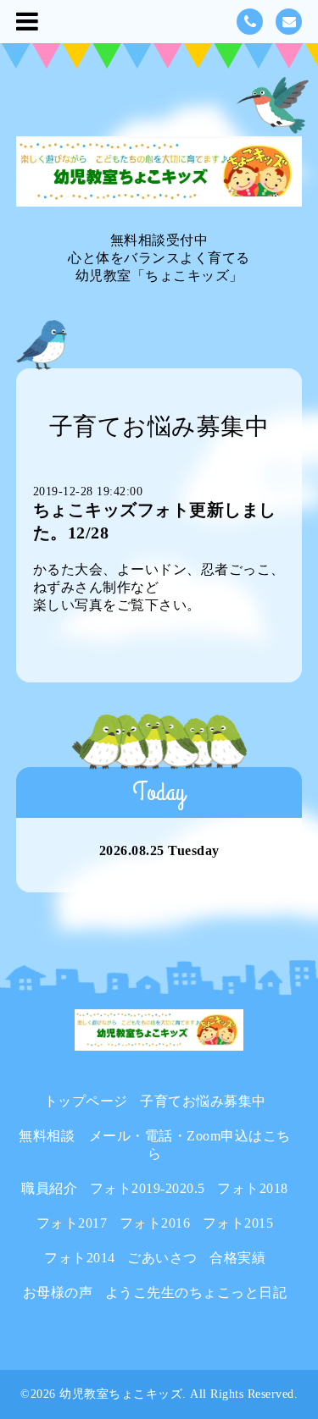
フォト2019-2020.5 (147, 1188)
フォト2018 (252, 1188)
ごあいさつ (162, 1258)
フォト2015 (238, 1223)
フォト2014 (79, 1258)
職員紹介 (49, 1188)
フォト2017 (72, 1223)
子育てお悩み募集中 (203, 1101)
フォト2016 (155, 1223)
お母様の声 (58, 1292)
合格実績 (237, 1258)
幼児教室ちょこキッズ (120, 1394)
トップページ (86, 1101)
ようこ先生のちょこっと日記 (196, 1292)
